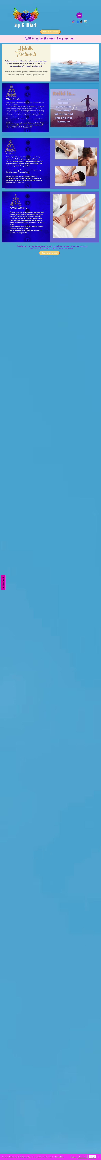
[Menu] (79, 15)
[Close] (98, 1156)
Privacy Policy (59, 1157)
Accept (92, 1157)
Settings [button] (73, 1157)
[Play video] (74, 107)
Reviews (3, 582)
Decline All (82, 1157)
